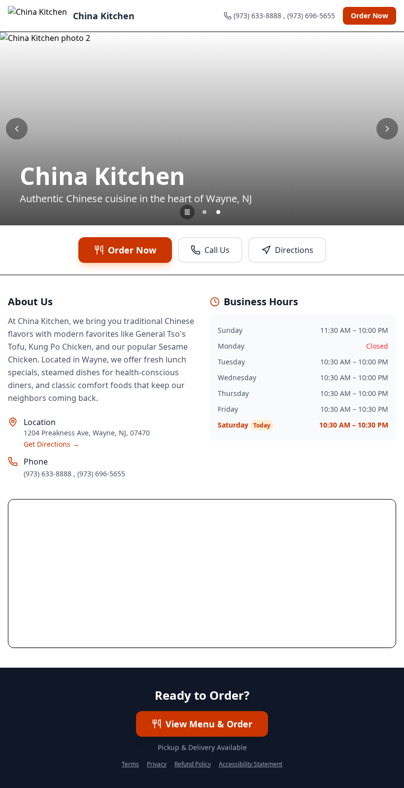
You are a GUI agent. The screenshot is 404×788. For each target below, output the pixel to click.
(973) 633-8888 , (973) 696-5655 (74, 473)
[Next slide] (387, 129)
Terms (130, 764)
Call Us (217, 250)
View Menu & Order (209, 724)
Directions (294, 250)
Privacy (157, 764)
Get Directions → (51, 444)
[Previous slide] (17, 129)
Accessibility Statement (250, 764)
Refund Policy (192, 764)
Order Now (369, 15)
